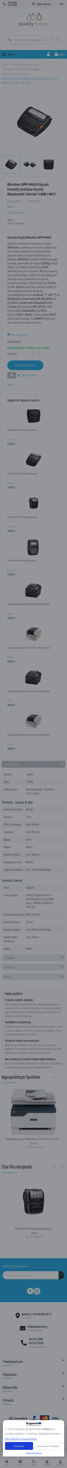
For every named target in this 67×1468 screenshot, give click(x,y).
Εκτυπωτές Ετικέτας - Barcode (15, 74)
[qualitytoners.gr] (33, 19)
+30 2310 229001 (35, 1339)
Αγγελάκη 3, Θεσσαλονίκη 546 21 (36, 1314)
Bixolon (10, 207)
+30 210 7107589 (35, 1343)
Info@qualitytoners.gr (37, 1327)
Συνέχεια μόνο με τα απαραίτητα (48, 1446)
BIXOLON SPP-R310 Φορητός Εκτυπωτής (33, 1229)
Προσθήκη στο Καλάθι (25, 365)
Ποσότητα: (12, 354)
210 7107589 (12, 5)
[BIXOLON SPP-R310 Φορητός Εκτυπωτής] (33, 1201)
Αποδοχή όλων (19, 1446)
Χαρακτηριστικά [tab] (11, 764)
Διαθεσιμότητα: (14, 342)
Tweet (10, 384)
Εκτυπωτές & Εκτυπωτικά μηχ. (25, 65)
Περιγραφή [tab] (9, 958)
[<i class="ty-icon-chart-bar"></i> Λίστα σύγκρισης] (41, 1130)
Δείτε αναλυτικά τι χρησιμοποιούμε (21, 1439)
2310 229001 (12, 2)
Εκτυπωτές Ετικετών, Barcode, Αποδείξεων (21, 69)
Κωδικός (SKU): (14, 201)
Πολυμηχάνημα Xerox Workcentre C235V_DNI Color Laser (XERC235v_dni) (33, 1139)
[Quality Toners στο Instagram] (37, 1291)
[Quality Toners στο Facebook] (30, 1291)
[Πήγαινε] (61, 1275)
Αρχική (5, 65)
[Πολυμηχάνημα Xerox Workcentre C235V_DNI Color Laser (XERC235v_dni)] (33, 1111)
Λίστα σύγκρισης (29, 375)
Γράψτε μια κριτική (16, 212)
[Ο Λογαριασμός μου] (48, 54)
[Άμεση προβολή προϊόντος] (25, 1130)
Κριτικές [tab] (7, 977)
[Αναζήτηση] (9, 40)
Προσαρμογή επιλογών (33, 1452)
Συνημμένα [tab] (9, 967)
